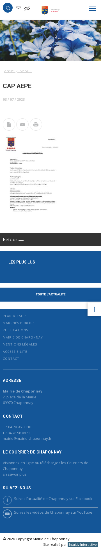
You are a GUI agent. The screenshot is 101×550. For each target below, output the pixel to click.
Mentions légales (20, 344)
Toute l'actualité (50, 294)
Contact (11, 358)
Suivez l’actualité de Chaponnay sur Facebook (53, 498)
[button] (8, 9)
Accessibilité (15, 351)
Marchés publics (19, 323)
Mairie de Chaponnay (23, 337)
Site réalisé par (70, 544)
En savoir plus (15, 474)
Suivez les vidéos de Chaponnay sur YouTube (53, 512)
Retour (11, 239)
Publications (15, 330)
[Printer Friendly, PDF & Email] (9, 129)
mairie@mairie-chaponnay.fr (27, 438)
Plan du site (14, 316)
